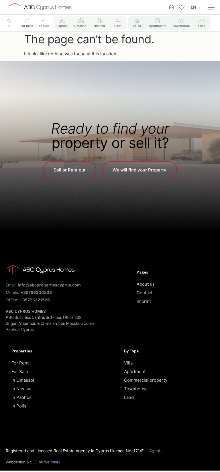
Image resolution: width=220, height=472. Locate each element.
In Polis (18, 406)
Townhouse (136, 388)
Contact (144, 292)
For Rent (20, 363)
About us (146, 284)
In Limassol (22, 380)
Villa (128, 363)
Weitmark (52, 462)
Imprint (144, 301)
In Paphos (21, 397)
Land (129, 397)
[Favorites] (181, 7)
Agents (155, 450)
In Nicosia (21, 388)
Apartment (135, 371)
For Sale (19, 371)
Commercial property (145, 380)
